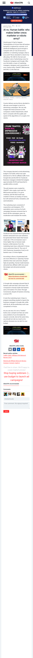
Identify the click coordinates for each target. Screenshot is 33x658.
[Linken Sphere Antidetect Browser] (16, 76)
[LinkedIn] (18, 349)
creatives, (18, 97)
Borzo (11, 99)
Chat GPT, (6, 99)
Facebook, (6, 97)
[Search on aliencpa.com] (29, 3)
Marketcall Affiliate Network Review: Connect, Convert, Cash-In (14, 362)
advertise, (24, 97)
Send (6, 411)
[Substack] (23, 349)
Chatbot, (12, 97)
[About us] (10, 349)
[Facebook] (14, 349)
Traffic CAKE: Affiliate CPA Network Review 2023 (14, 356)
